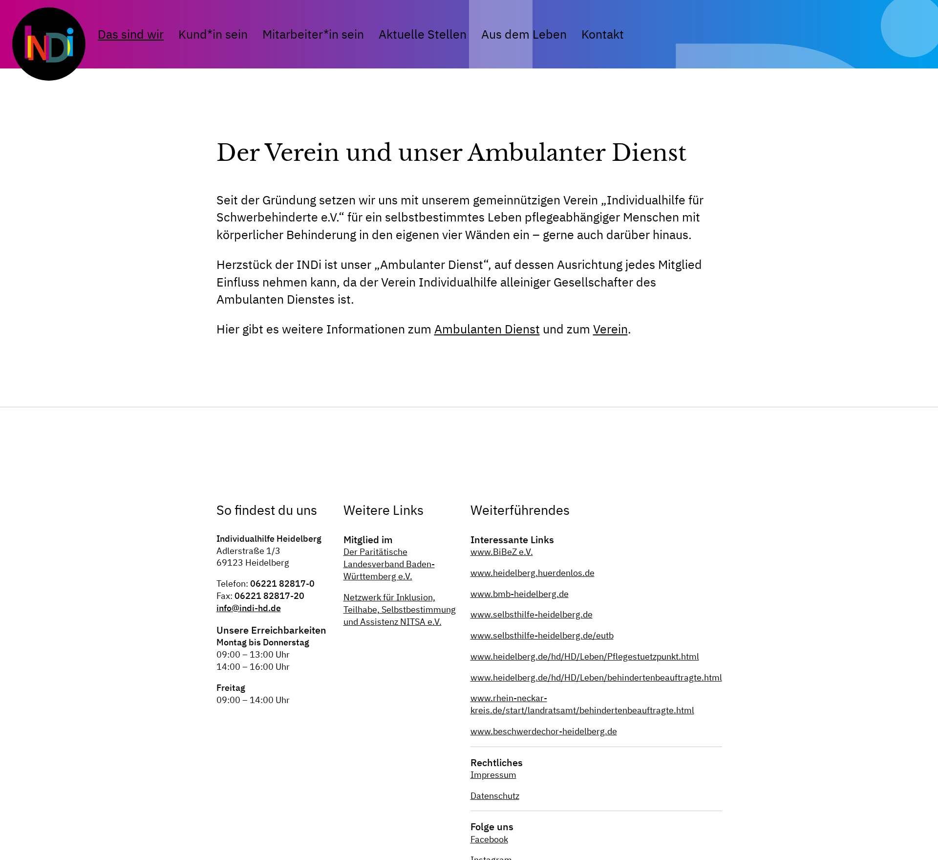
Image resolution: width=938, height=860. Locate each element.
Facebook (489, 839)
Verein (610, 329)
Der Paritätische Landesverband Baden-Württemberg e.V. (389, 564)
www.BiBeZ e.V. (501, 551)
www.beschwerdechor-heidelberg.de (543, 731)
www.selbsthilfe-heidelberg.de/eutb (542, 635)
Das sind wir (131, 34)
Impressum (493, 774)
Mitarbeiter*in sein (313, 34)
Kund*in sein (213, 34)
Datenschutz (494, 795)
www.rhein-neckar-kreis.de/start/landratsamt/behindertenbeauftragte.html (582, 704)
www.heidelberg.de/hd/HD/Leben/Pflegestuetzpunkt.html (584, 656)
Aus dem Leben (524, 34)
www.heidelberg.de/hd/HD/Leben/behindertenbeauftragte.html (596, 677)
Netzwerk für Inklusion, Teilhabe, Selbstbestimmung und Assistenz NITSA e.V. (399, 609)
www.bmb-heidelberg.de (519, 593)
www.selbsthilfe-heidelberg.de (531, 614)
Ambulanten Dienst (487, 329)
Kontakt (602, 34)
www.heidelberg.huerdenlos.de (532, 572)
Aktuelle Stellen (423, 34)
